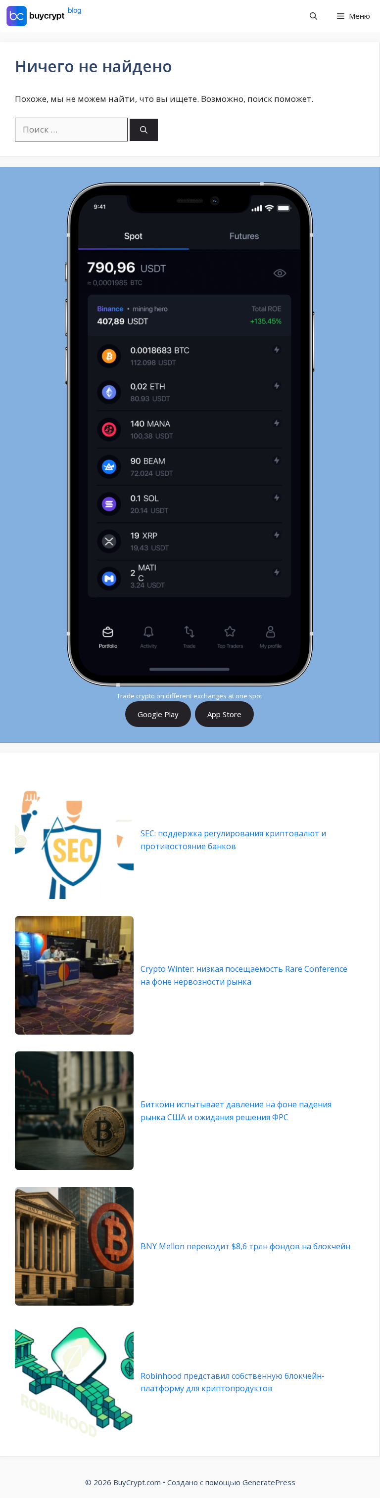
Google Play (158, 714)
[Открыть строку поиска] (313, 16)
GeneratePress (268, 1482)
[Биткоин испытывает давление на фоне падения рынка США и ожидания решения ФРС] (74, 1110)
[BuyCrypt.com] (44, 16)
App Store (224, 714)
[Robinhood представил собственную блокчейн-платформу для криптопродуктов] (74, 1381)
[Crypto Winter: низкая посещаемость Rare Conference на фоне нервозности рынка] (74, 975)
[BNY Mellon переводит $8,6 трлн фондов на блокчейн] (74, 1246)
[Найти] (144, 130)
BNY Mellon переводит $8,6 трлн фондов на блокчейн (245, 1246)
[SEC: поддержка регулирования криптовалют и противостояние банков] (74, 839)
